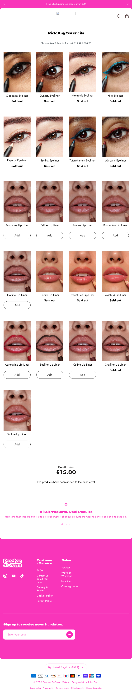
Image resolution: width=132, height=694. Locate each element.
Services (65, 567)
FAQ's (40, 570)
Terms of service (62, 688)
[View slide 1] (62, 524)
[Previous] (4, 4)
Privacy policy (48, 688)
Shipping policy (77, 688)
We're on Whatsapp (66, 574)
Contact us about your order (42, 579)
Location (66, 581)
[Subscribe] (69, 634)
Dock (96, 682)
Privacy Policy (44, 601)
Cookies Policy (45, 595)
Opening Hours (69, 586)
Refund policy (35, 688)
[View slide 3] (70, 524)
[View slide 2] (66, 524)
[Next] (127, 4)
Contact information (94, 688)
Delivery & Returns (42, 589)
